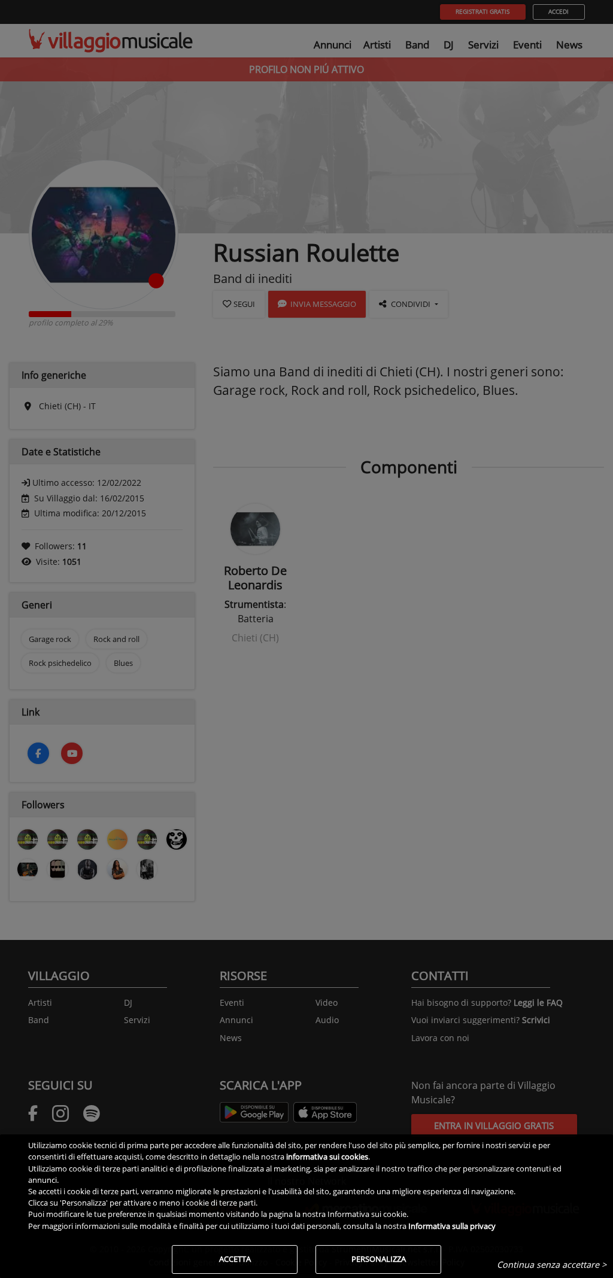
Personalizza (378, 1258)
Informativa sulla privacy (452, 1226)
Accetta (235, 1258)
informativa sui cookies (327, 1156)
